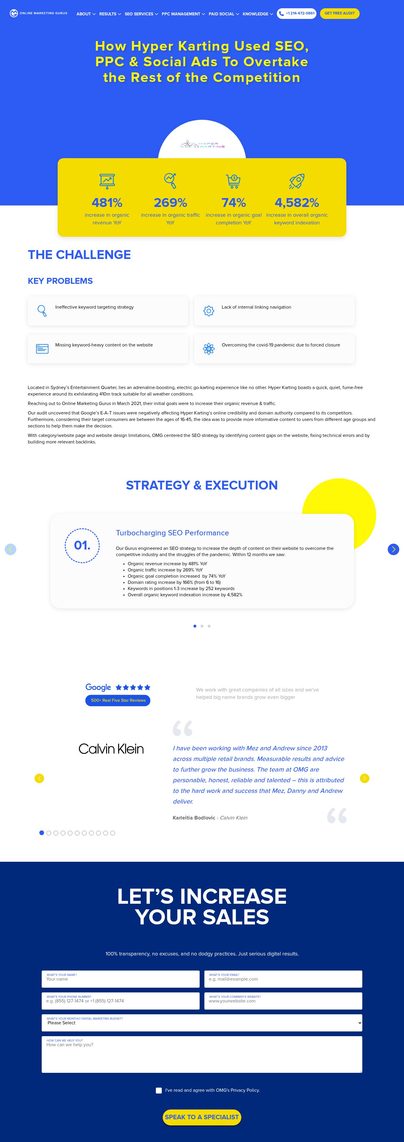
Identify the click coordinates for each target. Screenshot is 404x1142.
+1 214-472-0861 (300, 13)
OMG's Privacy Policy (237, 1090)
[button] (194, 626)
